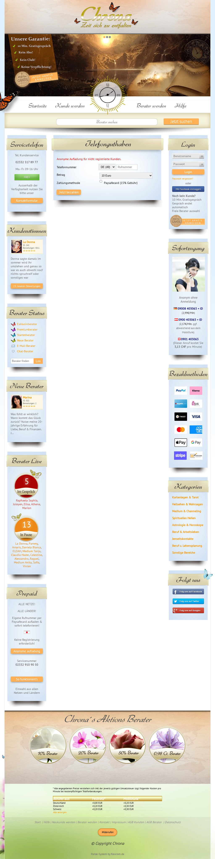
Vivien (27, 566)
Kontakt (104, 822)
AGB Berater (154, 822)
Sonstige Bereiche (183, 552)
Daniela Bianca (31, 547)
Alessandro (21, 559)
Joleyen (17, 504)
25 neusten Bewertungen (26, 286)
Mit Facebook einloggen (188, 189)
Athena (35, 504)
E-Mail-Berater (26, 346)
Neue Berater (25, 340)
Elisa (27, 504)
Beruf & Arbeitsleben (185, 532)
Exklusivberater (27, 324)
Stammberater (26, 335)
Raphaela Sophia (26, 500)
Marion (26, 508)
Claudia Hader (20, 555)
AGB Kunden (136, 822)
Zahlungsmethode (68, 183)
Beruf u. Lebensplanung (187, 546)
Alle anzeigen (60, 812)
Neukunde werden (63, 822)
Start (37, 822)
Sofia (36, 562)
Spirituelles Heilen (184, 518)
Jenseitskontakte (182, 539)
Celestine (36, 555)
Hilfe (180, 105)
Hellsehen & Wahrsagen (187, 504)
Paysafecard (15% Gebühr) (121, 183)
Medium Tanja (31, 551)
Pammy (33, 543)
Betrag (61, 175)
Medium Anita (23, 562)
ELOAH (17, 551)
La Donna (29, 242)
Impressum (119, 822)
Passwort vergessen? (182, 178)
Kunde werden (70, 105)
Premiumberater (27, 329)
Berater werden (151, 105)
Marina (27, 397)
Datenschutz (173, 822)
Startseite (38, 105)
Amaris (16, 547)
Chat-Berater (25, 351)
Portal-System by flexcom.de (107, 854)
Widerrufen (107, 832)
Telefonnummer (66, 167)
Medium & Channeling (186, 511)
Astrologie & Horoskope (187, 525)
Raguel (34, 559)
